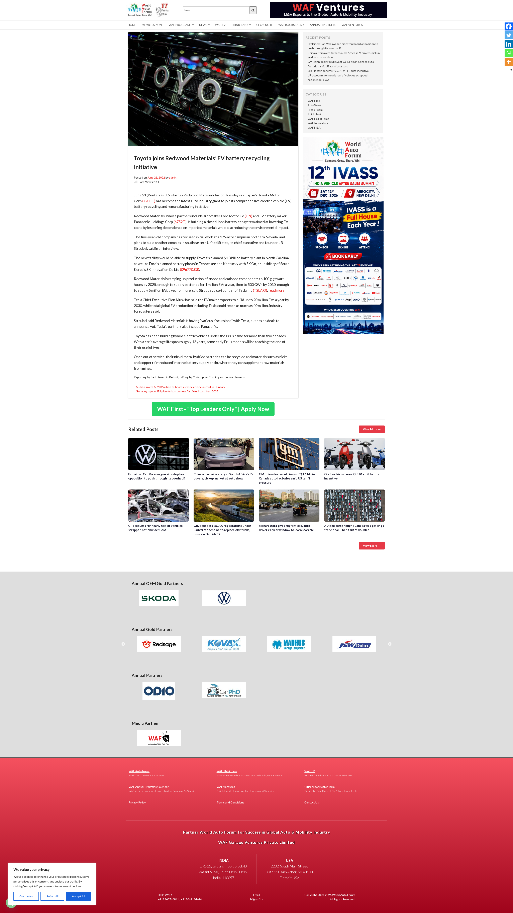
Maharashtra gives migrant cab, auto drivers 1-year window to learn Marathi (289, 506)
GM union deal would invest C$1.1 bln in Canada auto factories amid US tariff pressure (289, 454)
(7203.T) (148, 201)
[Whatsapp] (509, 53)
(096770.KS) (189, 269)
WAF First (314, 100)
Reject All (52, 896)
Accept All (78, 896)
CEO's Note (264, 24)
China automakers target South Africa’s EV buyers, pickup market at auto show (224, 454)
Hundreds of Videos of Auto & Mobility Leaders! (328, 773)
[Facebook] (509, 26)
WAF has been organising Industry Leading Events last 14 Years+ (161, 788)
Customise (26, 896)
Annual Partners (323, 24)
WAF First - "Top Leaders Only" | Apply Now (213, 408)
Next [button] (390, 644)
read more (277, 290)
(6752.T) (180, 221)
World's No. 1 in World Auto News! (146, 773)
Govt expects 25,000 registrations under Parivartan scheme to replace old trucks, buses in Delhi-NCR (224, 506)
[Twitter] (509, 35)
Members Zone (152, 24)
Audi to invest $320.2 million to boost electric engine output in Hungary (180, 387)
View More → (372, 429)
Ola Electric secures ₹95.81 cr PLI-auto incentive (338, 70)
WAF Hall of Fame (318, 118)
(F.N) (248, 216)
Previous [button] (123, 644)
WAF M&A (314, 127)
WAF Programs (180, 24)
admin (173, 177)
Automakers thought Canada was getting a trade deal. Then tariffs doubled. (354, 506)
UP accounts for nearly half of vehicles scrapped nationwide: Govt (158, 506)
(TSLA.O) (260, 290)
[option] (158, 598)
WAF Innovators (318, 123)
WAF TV (220, 24)
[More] (509, 62)
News (203, 24)
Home (132, 24)
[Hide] (511, 69)
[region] (52, 884)
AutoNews (314, 105)
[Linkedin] (509, 44)
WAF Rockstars (290, 24)
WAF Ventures (352, 24)
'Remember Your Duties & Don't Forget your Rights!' (331, 788)
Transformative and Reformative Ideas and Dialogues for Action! (249, 773)
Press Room (315, 109)
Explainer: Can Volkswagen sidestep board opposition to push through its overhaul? (158, 454)
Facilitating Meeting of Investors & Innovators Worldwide (245, 788)
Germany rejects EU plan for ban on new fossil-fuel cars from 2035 (177, 391)
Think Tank (239, 24)
